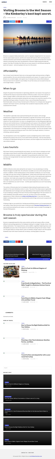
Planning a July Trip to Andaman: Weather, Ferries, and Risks (35, 341)
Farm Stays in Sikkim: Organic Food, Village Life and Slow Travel (35, 299)
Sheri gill (25, 272)
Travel (5, 7)
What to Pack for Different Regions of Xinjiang (34, 269)
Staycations (8, 396)
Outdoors (7, 409)
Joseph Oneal (26, 329)
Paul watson (26, 287)
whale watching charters (29, 196)
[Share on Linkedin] (22, 21)
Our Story (31, 452)
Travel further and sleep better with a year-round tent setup (36, 356)
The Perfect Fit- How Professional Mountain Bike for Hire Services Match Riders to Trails (26, 412)
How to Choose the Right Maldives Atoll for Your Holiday (35, 326)
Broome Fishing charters (42, 205)
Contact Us (24, 452)
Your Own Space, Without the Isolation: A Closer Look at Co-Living (22, 398)
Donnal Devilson (12, 17)
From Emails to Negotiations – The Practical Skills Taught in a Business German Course (36, 284)
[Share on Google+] (16, 21)
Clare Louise (26, 343)
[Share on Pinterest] (19, 21)
